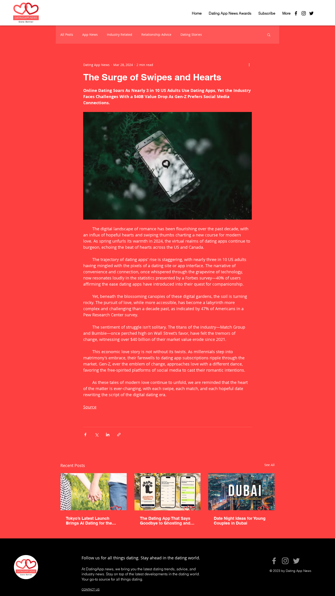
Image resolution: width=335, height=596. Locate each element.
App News (90, 34)
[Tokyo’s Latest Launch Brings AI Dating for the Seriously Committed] (93, 491)
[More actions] (249, 64)
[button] (269, 34)
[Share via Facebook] (85, 434)
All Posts (66, 34)
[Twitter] (296, 560)
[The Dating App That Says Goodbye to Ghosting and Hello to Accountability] (167, 491)
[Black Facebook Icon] (296, 13)
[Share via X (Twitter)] (96, 434)
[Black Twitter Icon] (311, 13)
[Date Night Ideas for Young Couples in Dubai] (241, 491)
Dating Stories (191, 34)
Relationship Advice (156, 34)
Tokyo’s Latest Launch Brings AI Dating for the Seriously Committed (89, 520)
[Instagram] (285, 560)
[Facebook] (274, 560)
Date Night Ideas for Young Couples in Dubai (239, 520)
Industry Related (119, 34)
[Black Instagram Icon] (304, 13)
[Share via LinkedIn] (108, 434)
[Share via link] (119, 434)
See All (269, 465)
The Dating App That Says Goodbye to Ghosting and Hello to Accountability (165, 520)
